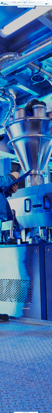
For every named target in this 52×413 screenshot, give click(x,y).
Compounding (32, 2)
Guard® (20, 2)
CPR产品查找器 (31, 6)
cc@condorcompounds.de (29, 0)
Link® (26, 2)
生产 (25, 6)
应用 (28, 6)
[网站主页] (19, 6)
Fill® (15, 2)
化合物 (21, 6)
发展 (23, 6)
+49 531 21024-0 (23, 0)
